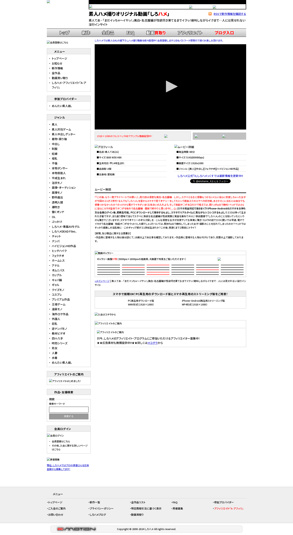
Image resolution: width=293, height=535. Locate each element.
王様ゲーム (58, 304)
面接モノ (57, 192)
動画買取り (137, 514)
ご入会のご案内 (57, 508)
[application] (170, 87)
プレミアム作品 (61, 299)
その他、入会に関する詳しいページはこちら (70, 447)
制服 (54, 149)
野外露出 (57, 197)
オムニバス (58, 270)
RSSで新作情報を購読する (230, 14)
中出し (199, 168)
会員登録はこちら (61, 441)
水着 (54, 358)
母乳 (54, 158)
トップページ (59, 58)
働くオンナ (58, 212)
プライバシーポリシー (102, 508)
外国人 (56, 319)
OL (53, 217)
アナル (56, 265)
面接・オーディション (64, 187)
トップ (64, 32)
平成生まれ (59, 178)
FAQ (130, 32)
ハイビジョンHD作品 (227, 168)
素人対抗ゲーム (61, 129)
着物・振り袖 (59, 139)
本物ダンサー (60, 168)
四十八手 (57, 338)
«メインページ (102, 281)
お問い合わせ (55, 514)
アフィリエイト (190, 32)
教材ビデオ (58, 333)
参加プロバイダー (224, 502)
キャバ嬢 (57, 280)
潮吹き (56, 207)
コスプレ (57, 294)
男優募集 (178, 508)
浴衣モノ (57, 183)
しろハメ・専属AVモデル (66, 227)
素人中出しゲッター (64, 134)
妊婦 (54, 154)
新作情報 (57, 68)
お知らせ (57, 63)
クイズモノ (58, 290)
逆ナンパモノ (59, 329)
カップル (57, 275)
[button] (170, 86)
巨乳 (54, 324)
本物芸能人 (59, 173)
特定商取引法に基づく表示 (146, 508)
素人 (192, 168)
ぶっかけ (57, 222)
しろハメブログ (98, 514)
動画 (156, 32)
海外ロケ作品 (60, 314)
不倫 (54, 163)
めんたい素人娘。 (62, 106)
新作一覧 (95, 502)
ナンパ (55, 241)
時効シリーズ (59, 343)
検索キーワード (57, 403)
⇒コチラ (152, 343)
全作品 (108, 32)
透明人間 (57, 202)
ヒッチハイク (59, 251)
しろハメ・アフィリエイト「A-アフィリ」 (69, 85)
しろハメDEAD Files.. (64, 231)
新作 (86, 32)
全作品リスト (138, 502)
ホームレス (58, 260)
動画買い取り (60, 78)
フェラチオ (210, 168)
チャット (56, 236)
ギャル (55, 285)
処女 (54, 348)
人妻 (54, 353)
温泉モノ (57, 309)
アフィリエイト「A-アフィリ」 (229, 508)
